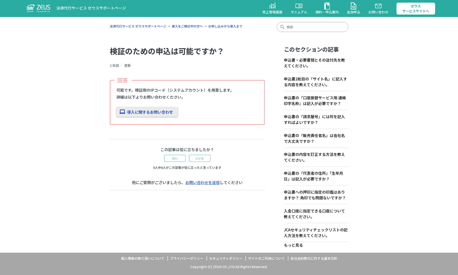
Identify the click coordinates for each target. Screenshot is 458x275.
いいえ (199, 158)
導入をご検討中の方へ (187, 26)
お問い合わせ (378, 12)
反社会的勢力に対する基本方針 (314, 258)
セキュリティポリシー (225, 258)
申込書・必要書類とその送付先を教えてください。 (314, 63)
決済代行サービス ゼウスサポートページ (138, 26)
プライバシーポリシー (186, 258)
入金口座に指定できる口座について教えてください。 (314, 213)
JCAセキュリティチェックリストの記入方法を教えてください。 (316, 232)
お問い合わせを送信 (202, 182)
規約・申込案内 (327, 12)
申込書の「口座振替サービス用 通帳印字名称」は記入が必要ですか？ (315, 100)
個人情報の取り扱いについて (142, 258)
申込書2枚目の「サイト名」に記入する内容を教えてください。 (315, 81)
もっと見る (293, 245)
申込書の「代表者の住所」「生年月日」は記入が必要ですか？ (313, 176)
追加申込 (353, 12)
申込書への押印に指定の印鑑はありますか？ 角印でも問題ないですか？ (315, 195)
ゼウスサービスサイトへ (415, 8)
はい (175, 158)
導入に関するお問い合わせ (150, 112)
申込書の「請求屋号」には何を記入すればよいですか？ (314, 119)
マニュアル (299, 12)
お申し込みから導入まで (225, 26)
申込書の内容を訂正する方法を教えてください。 (314, 157)
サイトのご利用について (266, 258)
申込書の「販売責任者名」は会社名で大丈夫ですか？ (314, 138)
